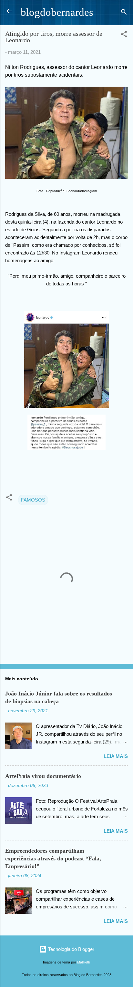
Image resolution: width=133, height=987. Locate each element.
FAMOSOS (33, 500)
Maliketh (83, 962)
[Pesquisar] (124, 13)
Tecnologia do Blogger (70, 949)
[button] (124, 35)
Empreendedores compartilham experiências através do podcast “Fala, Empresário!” (53, 858)
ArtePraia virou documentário (43, 776)
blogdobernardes (57, 12)
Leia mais (116, 756)
